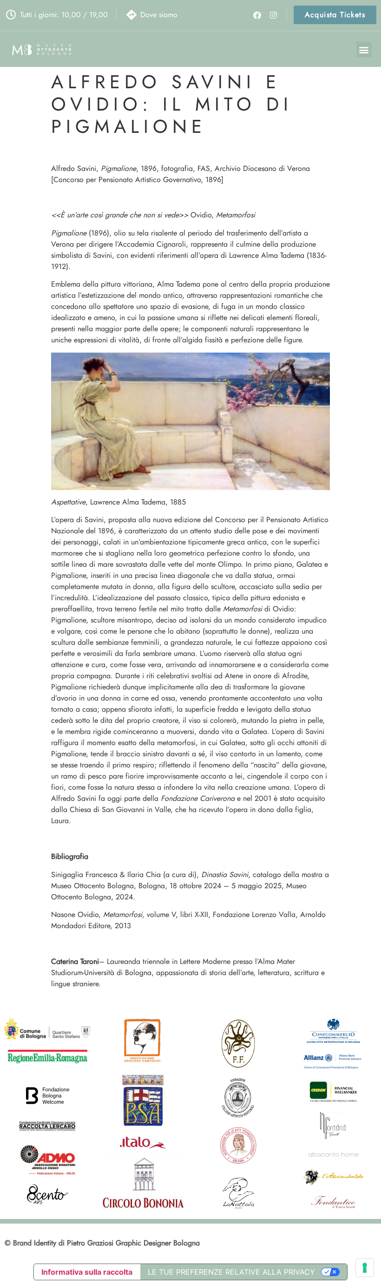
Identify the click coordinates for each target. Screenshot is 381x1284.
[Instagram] (273, 14)
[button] (364, 49)
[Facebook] (257, 14)
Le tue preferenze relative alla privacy (231, 1272)
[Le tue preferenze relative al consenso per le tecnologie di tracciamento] (365, 1268)
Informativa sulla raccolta (86, 1272)
